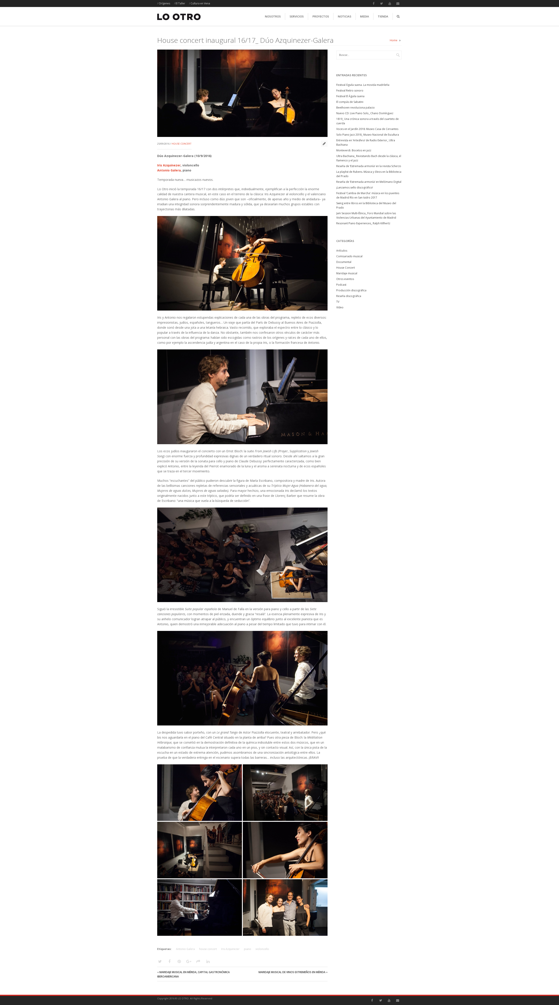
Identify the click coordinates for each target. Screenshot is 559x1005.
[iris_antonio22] (285, 907)
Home (393, 40)
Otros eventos (345, 279)
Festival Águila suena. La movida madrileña (362, 85)
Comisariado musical (349, 256)
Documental (343, 262)
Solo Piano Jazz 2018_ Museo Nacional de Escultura (367, 134)
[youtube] (390, 3)
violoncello (262, 949)
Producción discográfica (351, 290)
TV (337, 302)
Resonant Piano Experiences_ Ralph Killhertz (363, 223)
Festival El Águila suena (350, 96)
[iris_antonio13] (199, 850)
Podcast (341, 285)
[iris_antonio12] (199, 907)
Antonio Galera (169, 170)
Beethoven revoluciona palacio (355, 107)
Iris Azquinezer (169, 165)
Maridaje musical (346, 273)
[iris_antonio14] (285, 792)
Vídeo (339, 307)
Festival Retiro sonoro (349, 90)
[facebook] (374, 3)
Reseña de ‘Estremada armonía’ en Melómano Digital (368, 182)
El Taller (180, 3)
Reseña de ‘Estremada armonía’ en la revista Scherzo (368, 166)
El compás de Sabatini (349, 102)
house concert (208, 949)
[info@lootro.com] (398, 3)
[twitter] (382, 3)
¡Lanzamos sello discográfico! (354, 187)
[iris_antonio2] (199, 792)
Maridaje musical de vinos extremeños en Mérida (292, 972)
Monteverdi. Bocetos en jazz (353, 150)
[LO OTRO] (179, 20)
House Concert (182, 143)
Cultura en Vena (200, 3)
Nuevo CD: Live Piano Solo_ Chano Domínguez (364, 113)
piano (247, 949)
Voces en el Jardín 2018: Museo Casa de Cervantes (367, 129)
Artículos (341, 250)
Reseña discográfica (348, 296)
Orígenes (164, 3)
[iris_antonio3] (285, 850)
